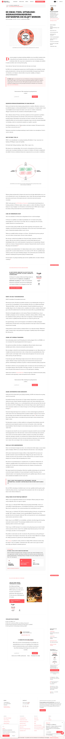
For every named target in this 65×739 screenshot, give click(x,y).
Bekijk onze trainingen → (16, 287)
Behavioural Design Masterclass (25, 728)
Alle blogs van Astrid (53, 20)
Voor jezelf (15, 1)
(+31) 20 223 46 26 (26, 703)
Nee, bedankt (54, 736)
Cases (35, 721)
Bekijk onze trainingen (54, 670)
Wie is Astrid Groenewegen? (54, 18)
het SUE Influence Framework (22, 203)
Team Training (6, 719)
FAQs (35, 723)
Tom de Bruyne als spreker (38, 728)
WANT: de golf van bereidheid (53, 35)
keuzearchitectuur (19, 372)
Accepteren (6, 735)
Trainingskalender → (40, 1)
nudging (9, 540)
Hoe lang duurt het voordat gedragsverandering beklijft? (17, 626)
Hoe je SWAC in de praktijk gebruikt (54, 44)
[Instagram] (23, 706)
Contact (61, 1)
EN (56, 1)
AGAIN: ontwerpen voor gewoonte (53, 39)
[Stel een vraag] (62, 733)
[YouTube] (27, 706)
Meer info (7, 733)
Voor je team (21, 1)
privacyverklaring (50, 734)
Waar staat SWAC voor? (11, 621)
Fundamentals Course (23, 719)
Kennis (26, 1)
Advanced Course (23, 723)
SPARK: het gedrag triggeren (54, 36)
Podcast (50, 719)
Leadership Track (22, 730)
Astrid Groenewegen (9, 19)
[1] (20, 126)
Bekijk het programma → (54, 737)
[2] (10, 259)
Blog (49, 718)
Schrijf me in (42, 710)
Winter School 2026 (23, 725)
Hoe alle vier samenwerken (54, 41)
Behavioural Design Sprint (24, 721)
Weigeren (13, 735)
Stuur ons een (26, 702)
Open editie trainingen (7, 718)
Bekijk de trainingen (54, 575)
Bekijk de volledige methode (54, 645)
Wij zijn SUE (36, 718)
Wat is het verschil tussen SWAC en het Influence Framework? (18, 623)
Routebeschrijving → (7, 706)
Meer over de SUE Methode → (13, 84)
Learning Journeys (7, 721)
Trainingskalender (23, 718)
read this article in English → (25, 19)
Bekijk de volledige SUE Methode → (13, 568)
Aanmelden (35, 96)
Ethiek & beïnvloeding (37, 725)
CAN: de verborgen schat (54, 32)
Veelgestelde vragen (53, 46)
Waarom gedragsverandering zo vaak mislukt (54, 27)
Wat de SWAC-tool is (53, 30)
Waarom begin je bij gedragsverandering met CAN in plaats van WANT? (20, 624)
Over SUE (32, 1)
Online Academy (6, 723)
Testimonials (36, 719)
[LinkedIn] (25, 706)
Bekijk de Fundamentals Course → (15, 601)
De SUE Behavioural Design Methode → (16, 6)
